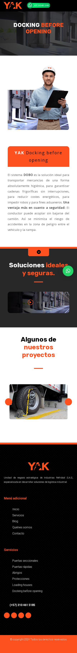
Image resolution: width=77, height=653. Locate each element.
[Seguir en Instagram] (14, 615)
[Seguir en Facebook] (7, 615)
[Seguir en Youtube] (21, 615)
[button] (68, 271)
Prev (8, 401)
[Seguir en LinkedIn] (28, 615)
